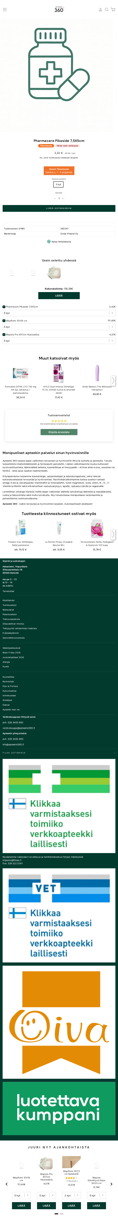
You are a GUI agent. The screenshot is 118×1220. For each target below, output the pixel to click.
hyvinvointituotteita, (13, 467)
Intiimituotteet (9, 695)
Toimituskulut (55, 158)
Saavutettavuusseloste (14, 638)
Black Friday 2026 (11, 652)
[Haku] (106, 9)
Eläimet (6, 705)
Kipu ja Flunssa (10, 686)
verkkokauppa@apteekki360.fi (19, 728)
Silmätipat (7, 700)
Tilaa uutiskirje (14, 753)
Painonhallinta (9, 691)
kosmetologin (39, 476)
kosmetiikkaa (54, 467)
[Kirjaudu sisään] (100, 9)
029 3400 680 (15, 739)
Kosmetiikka (8, 677)
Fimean (66, 857)
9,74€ (96, 1187)
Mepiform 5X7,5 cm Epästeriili (71, 1172)
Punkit (6, 666)
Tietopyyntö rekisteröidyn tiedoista (20, 628)
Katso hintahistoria (61, 241)
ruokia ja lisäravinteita (14, 495)
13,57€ (71, 1185)
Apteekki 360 (10, 461)
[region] (59, 1184)
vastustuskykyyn (52, 486)
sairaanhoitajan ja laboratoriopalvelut (66, 476)
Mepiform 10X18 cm (16, 320)
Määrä (59, 193)
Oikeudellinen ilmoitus (13, 624)
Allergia (6, 662)
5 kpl (58, 184)
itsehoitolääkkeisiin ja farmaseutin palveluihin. (41, 464)
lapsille (66, 486)
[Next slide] (111, 1184)
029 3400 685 (15, 722)
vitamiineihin (40, 483)
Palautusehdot (10, 614)
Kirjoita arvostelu (59, 432)
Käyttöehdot (9, 600)
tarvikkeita (43, 495)
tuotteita (85, 461)
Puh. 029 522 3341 (13, 863)
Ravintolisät (8, 681)
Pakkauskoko (59, 179)
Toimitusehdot (10, 605)
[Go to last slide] (7, 1184)
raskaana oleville (79, 486)
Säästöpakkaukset (11, 648)
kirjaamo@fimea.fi (12, 860)
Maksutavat (8, 610)
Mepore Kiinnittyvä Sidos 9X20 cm (96, 1180)
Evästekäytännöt (11, 633)
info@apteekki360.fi (13, 744)
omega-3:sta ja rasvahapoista (18, 483)
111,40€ (21, 1184)
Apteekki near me (11, 709)
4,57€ (46, 1183)
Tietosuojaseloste (11, 619)
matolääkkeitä (103, 491)
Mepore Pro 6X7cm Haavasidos (22, 334)
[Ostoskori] (113, 9)
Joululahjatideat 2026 (13, 657)
